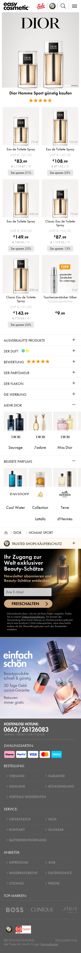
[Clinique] (42, 910)
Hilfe (52, 819)
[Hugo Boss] (15, 910)
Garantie (56, 776)
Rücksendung (61, 786)
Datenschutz (60, 873)
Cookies (16, 883)
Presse (53, 883)
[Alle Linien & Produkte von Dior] (40, 23)
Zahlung (17, 786)
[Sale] (41, 6)
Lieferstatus (20, 819)
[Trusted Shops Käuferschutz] (9, 929)
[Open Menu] (17, 6)
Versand (17, 776)
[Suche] (63, 6)
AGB (51, 862)
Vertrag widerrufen (27, 797)
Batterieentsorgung (28, 840)
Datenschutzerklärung (33, 616)
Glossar (56, 829)
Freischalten (25, 603)
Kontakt (17, 829)
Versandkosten (49, 944)
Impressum (18, 862)
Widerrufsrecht (23, 873)
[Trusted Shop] (52, 6)
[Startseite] (6, 532)
